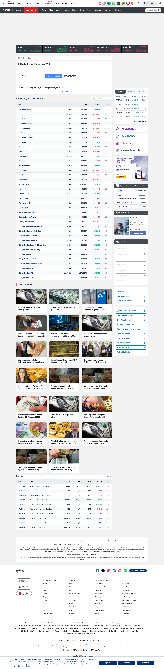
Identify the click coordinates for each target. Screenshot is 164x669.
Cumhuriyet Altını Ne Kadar (128, 329)
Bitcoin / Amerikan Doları (38, 518)
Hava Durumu (100, 610)
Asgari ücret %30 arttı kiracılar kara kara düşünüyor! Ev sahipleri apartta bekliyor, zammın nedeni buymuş (100, 623)
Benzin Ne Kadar (124, 296)
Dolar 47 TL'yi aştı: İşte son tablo (62, 416)
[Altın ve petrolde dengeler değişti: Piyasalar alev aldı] (97, 404)
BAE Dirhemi (23, 156)
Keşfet (97, 613)
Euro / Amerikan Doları (37, 491)
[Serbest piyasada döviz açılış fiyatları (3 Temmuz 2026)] (31, 456)
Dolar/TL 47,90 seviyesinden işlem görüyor (95, 335)
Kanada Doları (24, 128)
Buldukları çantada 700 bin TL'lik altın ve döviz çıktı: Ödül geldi (96, 361)
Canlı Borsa (99, 583)
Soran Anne (125, 587)
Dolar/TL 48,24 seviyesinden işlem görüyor (30, 308)
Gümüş (58, 10)
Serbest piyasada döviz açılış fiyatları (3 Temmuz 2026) (30, 468)
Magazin (46, 597)
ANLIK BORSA (129, 129)
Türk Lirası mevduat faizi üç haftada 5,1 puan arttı (41, 623)
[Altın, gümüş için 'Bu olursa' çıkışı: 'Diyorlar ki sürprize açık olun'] (31, 375)
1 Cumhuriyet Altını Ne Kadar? (133, 628)
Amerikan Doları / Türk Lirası (39, 486)
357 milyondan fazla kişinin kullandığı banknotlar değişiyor (31, 361)
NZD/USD (22, 513)
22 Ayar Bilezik (73, 628)
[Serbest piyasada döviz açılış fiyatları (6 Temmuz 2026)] (97, 430)
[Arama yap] (138, 3)
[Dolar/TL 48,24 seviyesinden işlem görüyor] (31, 296)
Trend (45, 600)
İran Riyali (23, 175)
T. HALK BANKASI (122, 206)
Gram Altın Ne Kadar (125, 315)
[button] (3, 3)
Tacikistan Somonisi (26, 212)
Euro (21, 114)
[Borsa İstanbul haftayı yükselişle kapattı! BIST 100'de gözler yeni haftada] (64, 323)
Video (45, 610)
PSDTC (118, 104)
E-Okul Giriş (125, 597)
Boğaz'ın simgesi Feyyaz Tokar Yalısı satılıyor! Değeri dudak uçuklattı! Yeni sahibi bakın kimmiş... (55, 625)
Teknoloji (72, 580)
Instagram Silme (127, 603)
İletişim (60, 640)
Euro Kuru (98, 603)
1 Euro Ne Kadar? (43, 631)
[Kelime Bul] (111, 3)
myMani (108, 10)
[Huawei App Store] (24, 593)
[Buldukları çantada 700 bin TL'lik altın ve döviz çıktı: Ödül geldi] (97, 349)
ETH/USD (22, 527)
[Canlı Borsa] (115, 3)
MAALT (118, 108)
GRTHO (119, 112)
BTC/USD (22, 518)
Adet (22, 71)
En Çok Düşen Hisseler (78, 631)
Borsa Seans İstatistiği (103, 580)
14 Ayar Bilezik (46, 628)
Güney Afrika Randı (26, 222)
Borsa (18, 10)
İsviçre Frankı (24, 133)
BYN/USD (22, 523)
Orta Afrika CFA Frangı (27, 217)
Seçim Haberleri (74, 593)
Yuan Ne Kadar (123, 347)
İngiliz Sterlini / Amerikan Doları (40, 495)
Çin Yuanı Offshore (26, 137)
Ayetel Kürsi (125, 610)
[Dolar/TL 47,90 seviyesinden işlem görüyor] (97, 323)
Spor (44, 607)
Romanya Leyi (24, 203)
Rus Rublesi (23, 147)
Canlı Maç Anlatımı (75, 597)
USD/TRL (22, 486)
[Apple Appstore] (24, 587)
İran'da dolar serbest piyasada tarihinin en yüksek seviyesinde (31, 335)
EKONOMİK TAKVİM (130, 150)
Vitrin (70, 590)
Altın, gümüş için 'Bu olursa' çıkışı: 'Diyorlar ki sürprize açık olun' (31, 387)
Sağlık (71, 583)
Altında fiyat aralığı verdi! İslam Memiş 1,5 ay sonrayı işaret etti (64, 442)
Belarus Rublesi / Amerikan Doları (41, 523)
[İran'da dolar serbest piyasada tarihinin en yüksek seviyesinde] (31, 323)
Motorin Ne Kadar (124, 301)
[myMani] (47, 3)
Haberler (46, 583)
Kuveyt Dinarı (24, 184)
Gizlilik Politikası (84, 640)
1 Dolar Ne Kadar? (27, 631)
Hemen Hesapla (53, 76)
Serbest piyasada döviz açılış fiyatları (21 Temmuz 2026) (96, 387)
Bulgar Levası (24, 161)
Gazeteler (72, 600)
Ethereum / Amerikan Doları (39, 527)
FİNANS (6, 10)
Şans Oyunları (74, 607)
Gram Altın (127, 625)
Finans (45, 587)
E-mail (71, 603)
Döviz (43, 10)
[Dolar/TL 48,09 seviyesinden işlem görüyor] (64, 296)
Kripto (66, 10)
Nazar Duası (125, 613)
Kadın (45, 593)
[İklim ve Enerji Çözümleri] (120, 3)
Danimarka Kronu (25, 170)
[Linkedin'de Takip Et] (114, 570)
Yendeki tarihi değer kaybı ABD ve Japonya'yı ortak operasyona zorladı (64, 361)
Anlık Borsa (31, 10)
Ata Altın (137, 625)
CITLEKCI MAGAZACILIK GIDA (126, 199)
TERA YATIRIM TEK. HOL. (125, 202)
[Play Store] (24, 580)
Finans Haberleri (98, 625)
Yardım (67, 640)
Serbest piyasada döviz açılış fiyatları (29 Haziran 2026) (63, 468)
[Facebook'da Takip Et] (97, 570)
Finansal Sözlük (100, 587)
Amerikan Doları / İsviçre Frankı (40, 504)
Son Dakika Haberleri (50, 580)
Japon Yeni (23, 180)
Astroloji (71, 587)
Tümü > (109, 476)
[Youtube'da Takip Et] (119, 570)
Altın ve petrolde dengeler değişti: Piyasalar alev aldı (94, 416)
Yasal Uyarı (95, 640)
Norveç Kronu (24, 189)
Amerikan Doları (25, 109)
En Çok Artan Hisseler (97, 631)
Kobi (70, 610)
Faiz (82, 10)
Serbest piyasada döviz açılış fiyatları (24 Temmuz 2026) (63, 387)
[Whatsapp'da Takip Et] (125, 570)
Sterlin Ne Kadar (124, 343)
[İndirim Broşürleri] (101, 3)
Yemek (45, 590)
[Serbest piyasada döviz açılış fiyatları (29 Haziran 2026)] (64, 456)
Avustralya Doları (25, 123)
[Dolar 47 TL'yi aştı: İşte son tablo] (64, 404)
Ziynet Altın (33, 628)
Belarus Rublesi (25, 165)
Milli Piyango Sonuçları (129, 593)
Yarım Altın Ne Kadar (125, 325)
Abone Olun (138, 233)
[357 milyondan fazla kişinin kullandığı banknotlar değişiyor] (31, 349)
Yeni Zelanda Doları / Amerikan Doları (42, 513)
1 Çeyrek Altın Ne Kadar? (90, 628)
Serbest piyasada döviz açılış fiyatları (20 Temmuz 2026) (30, 416)
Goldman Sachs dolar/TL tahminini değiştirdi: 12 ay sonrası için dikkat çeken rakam (97, 308)
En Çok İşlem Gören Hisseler (119, 631)
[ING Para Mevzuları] (130, 3)
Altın (51, 10)
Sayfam (118, 10)
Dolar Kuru (99, 600)
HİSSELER (127, 143)
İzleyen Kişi (140, 190)
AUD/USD (22, 509)
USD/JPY (22, 500)
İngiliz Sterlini (24, 119)
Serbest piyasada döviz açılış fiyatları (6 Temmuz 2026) (96, 442)
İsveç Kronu (23, 151)
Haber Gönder (139, 571)
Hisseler (98, 590)
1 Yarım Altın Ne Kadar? (111, 628)
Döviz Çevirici (124, 242)
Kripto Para (99, 593)
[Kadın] (125, 3)
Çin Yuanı (22, 142)
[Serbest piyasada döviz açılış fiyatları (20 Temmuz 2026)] (31, 404)
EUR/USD (22, 491)
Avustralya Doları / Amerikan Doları (41, 509)
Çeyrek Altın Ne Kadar (126, 311)
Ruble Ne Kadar (123, 352)
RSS (103, 640)
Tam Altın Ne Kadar (125, 320)
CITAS (118, 117)
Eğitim (45, 603)
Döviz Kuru (70, 634)
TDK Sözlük (125, 607)
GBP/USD (22, 495)
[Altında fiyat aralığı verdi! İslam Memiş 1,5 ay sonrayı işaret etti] (64, 430)
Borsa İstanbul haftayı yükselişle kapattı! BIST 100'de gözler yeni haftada (63, 335)
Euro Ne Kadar (123, 338)
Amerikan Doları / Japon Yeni (39, 500)
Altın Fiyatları (99, 597)
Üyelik (74, 640)
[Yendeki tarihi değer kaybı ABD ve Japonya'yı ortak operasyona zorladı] (64, 349)
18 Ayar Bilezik (59, 628)
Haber (74, 10)
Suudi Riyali (23, 208)
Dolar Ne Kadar (123, 334)
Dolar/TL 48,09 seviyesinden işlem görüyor (63, 308)
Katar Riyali (23, 198)
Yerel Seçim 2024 (114, 625)
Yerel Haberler (48, 613)
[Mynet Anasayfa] (10, 2)
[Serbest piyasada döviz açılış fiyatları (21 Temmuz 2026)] (97, 375)
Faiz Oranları (90, 634)
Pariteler (20, 476)
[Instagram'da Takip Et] (108, 570)
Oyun (123, 580)
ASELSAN (120, 195)
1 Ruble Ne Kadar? (60, 631)
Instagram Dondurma (129, 600)
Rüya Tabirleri (100, 607)
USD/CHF (22, 504)
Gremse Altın (21, 628)
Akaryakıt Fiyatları (124, 292)
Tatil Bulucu (125, 590)
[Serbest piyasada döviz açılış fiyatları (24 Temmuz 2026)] (64, 375)
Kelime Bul (125, 583)
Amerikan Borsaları (94, 10)
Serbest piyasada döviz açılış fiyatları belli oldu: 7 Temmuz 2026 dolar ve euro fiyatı (30, 442)
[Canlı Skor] (106, 3)
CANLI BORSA (129, 136)
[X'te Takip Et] (103, 570)
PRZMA (119, 100)
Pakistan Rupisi (25, 194)
